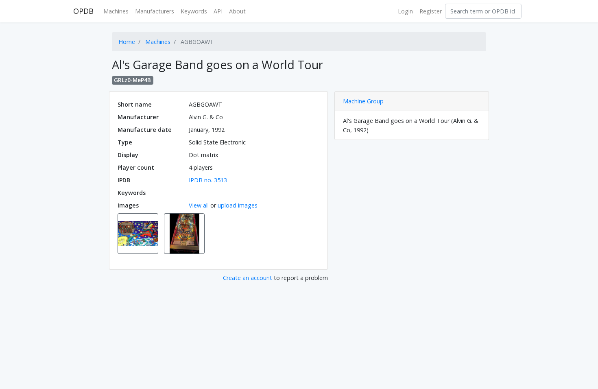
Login (405, 11)
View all (199, 205)
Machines (116, 11)
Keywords (194, 11)
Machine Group (363, 101)
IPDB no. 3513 (208, 180)
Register (430, 11)
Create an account (247, 278)
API (218, 11)
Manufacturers (154, 11)
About (237, 11)
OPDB (83, 11)
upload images (238, 205)
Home (126, 42)
